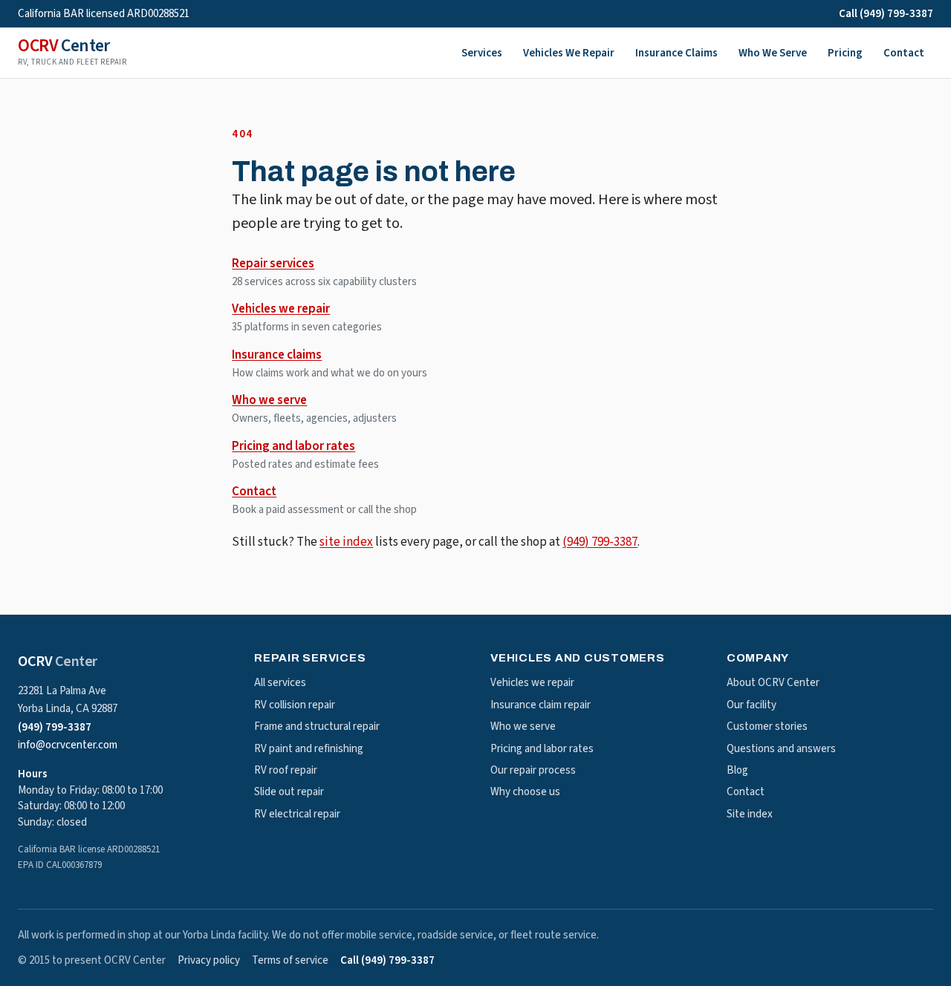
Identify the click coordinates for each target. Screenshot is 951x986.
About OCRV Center (773, 682)
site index (346, 542)
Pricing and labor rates (293, 446)
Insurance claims (277, 355)
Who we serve (269, 400)
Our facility (751, 705)
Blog (737, 770)
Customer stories (767, 726)
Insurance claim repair (540, 705)
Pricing (845, 53)
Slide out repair (289, 792)
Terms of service (290, 960)
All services (280, 682)
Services (481, 53)
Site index (750, 814)
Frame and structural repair (317, 726)
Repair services (273, 263)
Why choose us (525, 792)
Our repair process (533, 770)
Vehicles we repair (281, 309)
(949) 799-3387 (599, 542)
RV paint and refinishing (308, 749)
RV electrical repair (297, 814)
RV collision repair (294, 705)
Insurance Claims (676, 53)
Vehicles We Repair (568, 53)
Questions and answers (781, 749)
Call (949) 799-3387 (886, 14)
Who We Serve (773, 53)
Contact (903, 53)
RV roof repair (285, 770)
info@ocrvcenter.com (67, 745)
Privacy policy (209, 960)
